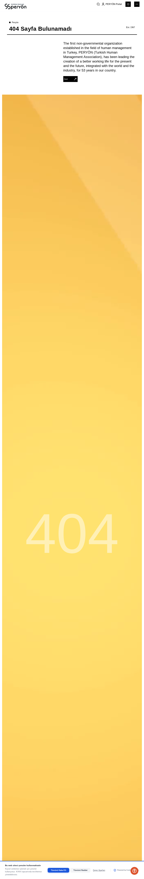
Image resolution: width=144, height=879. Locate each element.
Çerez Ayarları (99, 870)
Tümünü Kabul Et (58, 870)
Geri (66, 79)
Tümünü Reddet (80, 870)
